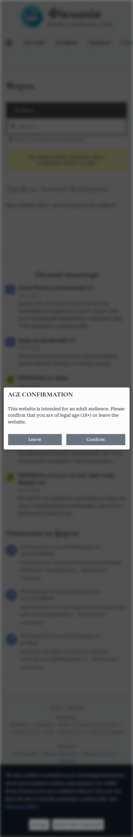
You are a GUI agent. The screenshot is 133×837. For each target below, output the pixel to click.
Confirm (96, 439)
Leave (34, 439)
